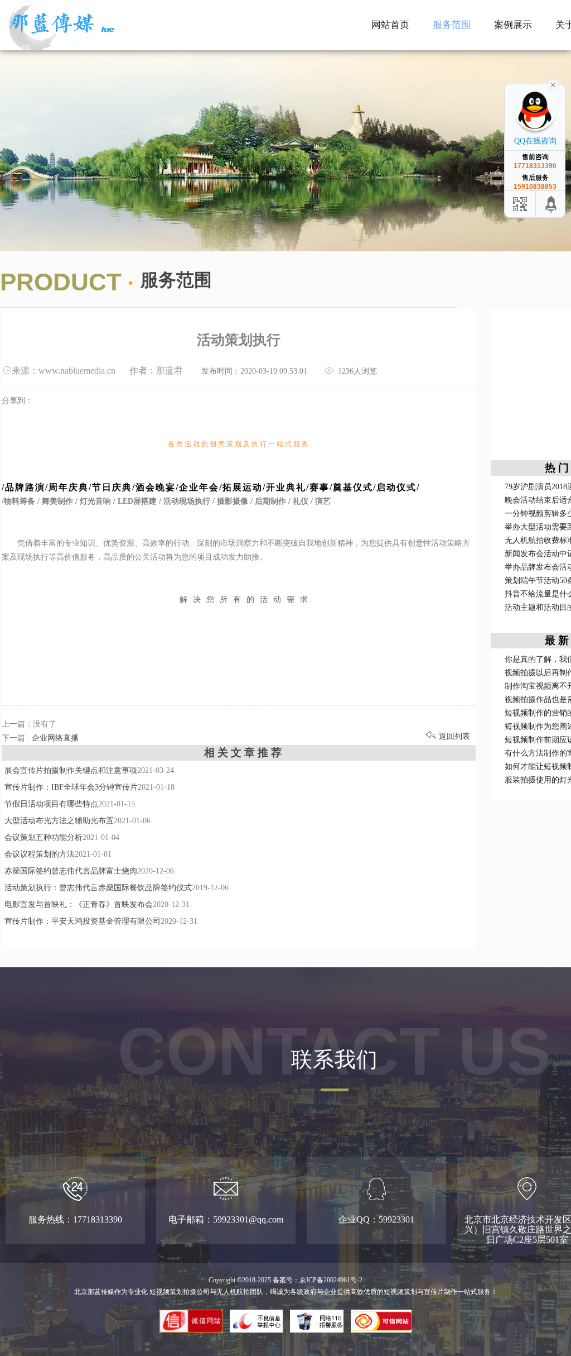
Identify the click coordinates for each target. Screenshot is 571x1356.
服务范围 (452, 25)
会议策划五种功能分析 (43, 837)
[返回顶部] (551, 204)
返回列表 (447, 736)
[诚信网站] (191, 1315)
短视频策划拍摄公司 (179, 1292)
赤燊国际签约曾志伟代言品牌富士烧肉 (70, 871)
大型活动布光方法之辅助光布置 (59, 821)
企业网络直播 (513, 31)
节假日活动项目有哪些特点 (51, 804)
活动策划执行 (513, 10)
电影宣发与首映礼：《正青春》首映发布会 (78, 904)
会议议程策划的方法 (39, 854)
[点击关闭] (553, 83)
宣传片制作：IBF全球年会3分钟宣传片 (71, 787)
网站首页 (390, 25)
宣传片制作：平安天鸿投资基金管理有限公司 (82, 921)
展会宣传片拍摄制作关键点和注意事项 (70, 770)
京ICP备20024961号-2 (330, 1280)
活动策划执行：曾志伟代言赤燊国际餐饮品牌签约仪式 (98, 888)
